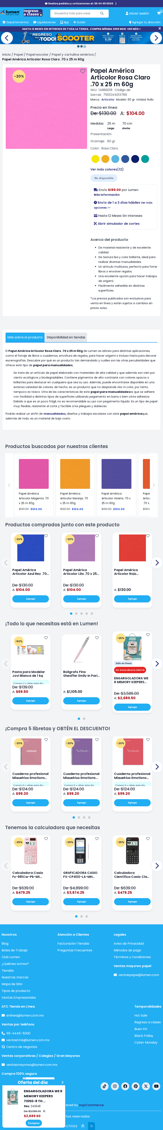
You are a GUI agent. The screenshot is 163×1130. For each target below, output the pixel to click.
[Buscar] (102, 13)
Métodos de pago (127, 950)
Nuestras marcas (15, 977)
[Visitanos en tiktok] (105, 1086)
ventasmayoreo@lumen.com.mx (31, 1064)
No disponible (104, 178)
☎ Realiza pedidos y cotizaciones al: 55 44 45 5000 (79, 3)
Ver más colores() (107, 169)
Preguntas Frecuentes (74, 950)
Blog (5, 943)
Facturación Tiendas (73, 943)
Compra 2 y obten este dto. (28, 683)
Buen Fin (140, 1029)
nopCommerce (91, 1105)
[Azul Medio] (125, 159)
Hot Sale (140, 1015)
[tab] (71, 613)
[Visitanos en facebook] (125, 1086)
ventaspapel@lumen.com (138, 975)
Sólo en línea (123, 663)
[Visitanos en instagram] (115, 1086)
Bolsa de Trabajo (15, 950)
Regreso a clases (147, 1022)
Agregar (30, 598)
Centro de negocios (21, 1047)
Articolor (107, 100)
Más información (107, 195)
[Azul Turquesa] (145, 159)
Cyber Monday (145, 1042)
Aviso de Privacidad (129, 943)
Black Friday (143, 1035)
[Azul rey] (135, 159)
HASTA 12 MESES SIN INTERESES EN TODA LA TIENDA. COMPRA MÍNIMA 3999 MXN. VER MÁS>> (81, 29)
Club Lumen (11, 957)
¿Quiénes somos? (15, 964)
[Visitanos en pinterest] (136, 1086)
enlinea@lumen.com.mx (25, 1015)
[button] (6, 563)
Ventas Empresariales (19, 997)
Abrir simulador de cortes (118, 223)
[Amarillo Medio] (105, 159)
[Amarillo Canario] (95, 159)
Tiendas (8, 970)
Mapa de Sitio (12, 984)
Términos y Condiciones (132, 957)
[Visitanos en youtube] (156, 1086)
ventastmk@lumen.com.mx (27, 1040)
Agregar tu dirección (146, 22)
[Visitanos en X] (146, 1086)
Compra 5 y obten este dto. (28, 785)
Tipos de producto (16, 991)
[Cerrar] (160, 28)
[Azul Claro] (115, 159)
